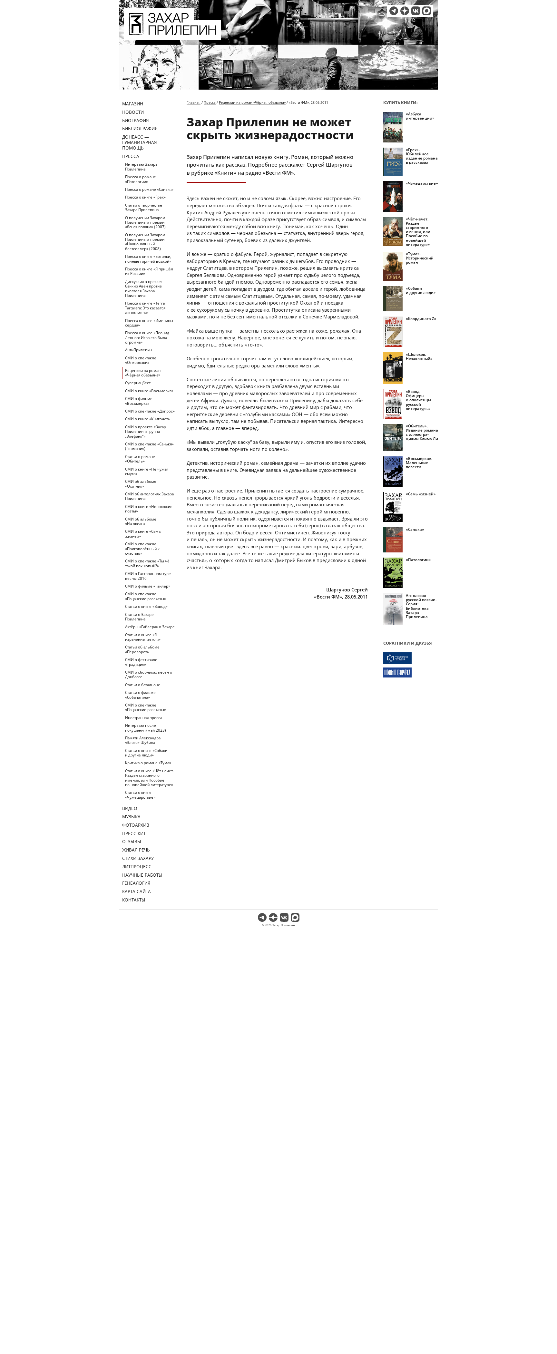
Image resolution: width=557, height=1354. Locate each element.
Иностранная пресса (143, 717)
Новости (133, 112)
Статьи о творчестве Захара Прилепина (143, 207)
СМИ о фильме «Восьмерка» (138, 401)
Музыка (131, 816)
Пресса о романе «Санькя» (149, 189)
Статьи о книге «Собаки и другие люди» (146, 753)
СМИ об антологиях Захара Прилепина (149, 496)
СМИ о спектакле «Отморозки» (140, 360)
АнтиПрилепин (138, 350)
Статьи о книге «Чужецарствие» (140, 795)
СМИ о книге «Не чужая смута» (146, 471)
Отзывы (131, 841)
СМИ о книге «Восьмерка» (149, 391)
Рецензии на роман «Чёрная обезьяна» (143, 373)
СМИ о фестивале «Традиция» (141, 662)
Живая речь (136, 850)
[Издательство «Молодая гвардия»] (410, 658)
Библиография (140, 128)
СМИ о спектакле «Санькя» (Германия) (149, 446)
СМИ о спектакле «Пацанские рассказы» (145, 596)
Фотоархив (135, 825)
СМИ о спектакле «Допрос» (150, 411)
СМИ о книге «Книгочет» (147, 419)
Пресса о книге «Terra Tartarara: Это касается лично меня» (145, 307)
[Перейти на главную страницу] (172, 36)
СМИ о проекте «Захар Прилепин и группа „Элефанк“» (145, 431)
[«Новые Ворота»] (410, 672)
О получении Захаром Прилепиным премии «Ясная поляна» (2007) (145, 222)
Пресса (130, 156)
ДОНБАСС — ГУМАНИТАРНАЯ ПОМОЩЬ (139, 142)
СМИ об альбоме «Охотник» (140, 484)
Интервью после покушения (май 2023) (145, 728)
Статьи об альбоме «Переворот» (142, 649)
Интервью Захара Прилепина (141, 166)
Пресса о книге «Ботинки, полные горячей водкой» (148, 259)
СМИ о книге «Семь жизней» (143, 534)
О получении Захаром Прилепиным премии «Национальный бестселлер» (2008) (145, 241)
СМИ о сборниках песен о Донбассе (148, 674)
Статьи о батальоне (142, 684)
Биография (135, 120)
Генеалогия (136, 883)
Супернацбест (138, 382)
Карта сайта (136, 891)
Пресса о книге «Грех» (145, 197)
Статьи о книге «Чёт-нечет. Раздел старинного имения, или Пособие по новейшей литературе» (149, 777)
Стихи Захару (138, 858)
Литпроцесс (136, 866)
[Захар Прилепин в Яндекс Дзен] (404, 10)
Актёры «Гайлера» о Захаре (150, 626)
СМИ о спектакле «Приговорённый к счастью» (142, 548)
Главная (193, 102)
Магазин (132, 104)
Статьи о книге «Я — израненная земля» (143, 637)
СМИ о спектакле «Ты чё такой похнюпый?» (147, 563)
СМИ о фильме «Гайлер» (147, 586)
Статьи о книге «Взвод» (146, 606)
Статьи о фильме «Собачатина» (140, 695)
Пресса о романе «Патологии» (140, 179)
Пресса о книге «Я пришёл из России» (149, 271)
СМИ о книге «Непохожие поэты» (148, 509)
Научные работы (142, 875)
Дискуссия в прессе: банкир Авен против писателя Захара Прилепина (143, 288)
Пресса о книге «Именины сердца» (149, 323)
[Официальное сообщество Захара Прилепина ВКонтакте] (415, 10)
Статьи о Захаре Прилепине (139, 617)
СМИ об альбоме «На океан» (140, 521)
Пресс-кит (134, 833)
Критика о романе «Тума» (148, 762)
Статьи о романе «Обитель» (140, 459)
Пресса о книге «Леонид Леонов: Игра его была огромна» (147, 337)
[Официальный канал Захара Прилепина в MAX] (426, 10)
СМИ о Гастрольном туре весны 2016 (148, 576)
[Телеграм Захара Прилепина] (393, 10)
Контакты (133, 900)
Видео (129, 808)
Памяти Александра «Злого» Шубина (143, 740)
